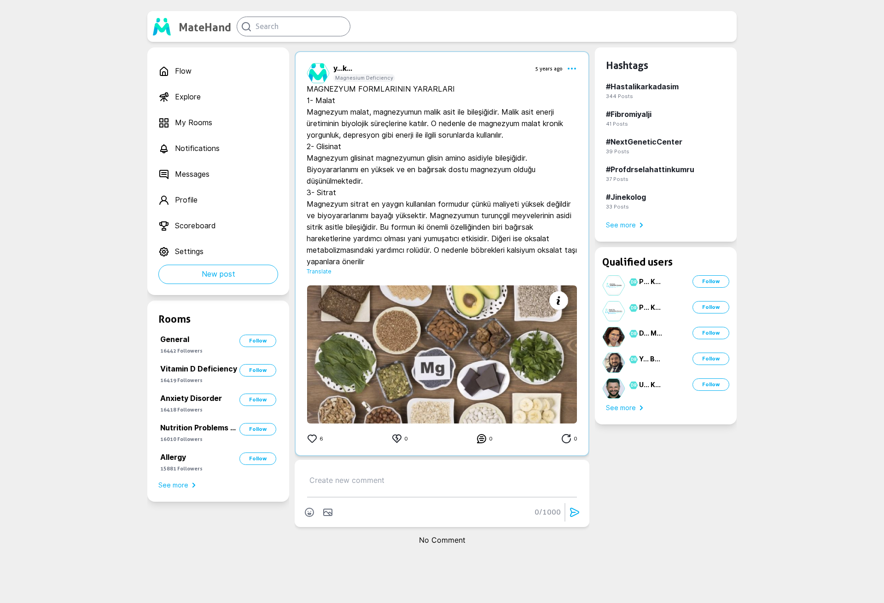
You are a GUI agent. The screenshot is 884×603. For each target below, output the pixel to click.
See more (173, 485)
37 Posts (617, 179)
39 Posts (617, 151)
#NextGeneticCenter (644, 142)
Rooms (174, 319)
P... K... (650, 281)
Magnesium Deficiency (364, 78)
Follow (258, 340)
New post (218, 274)
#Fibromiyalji (628, 114)
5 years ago (549, 68)
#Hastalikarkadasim (642, 86)
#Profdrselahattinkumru (650, 169)
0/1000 (548, 512)
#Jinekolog (626, 197)
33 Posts (617, 206)
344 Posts (619, 96)
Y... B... (649, 359)
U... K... (650, 384)
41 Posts (617, 124)
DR (632, 282)
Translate (319, 271)
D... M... (650, 333)
